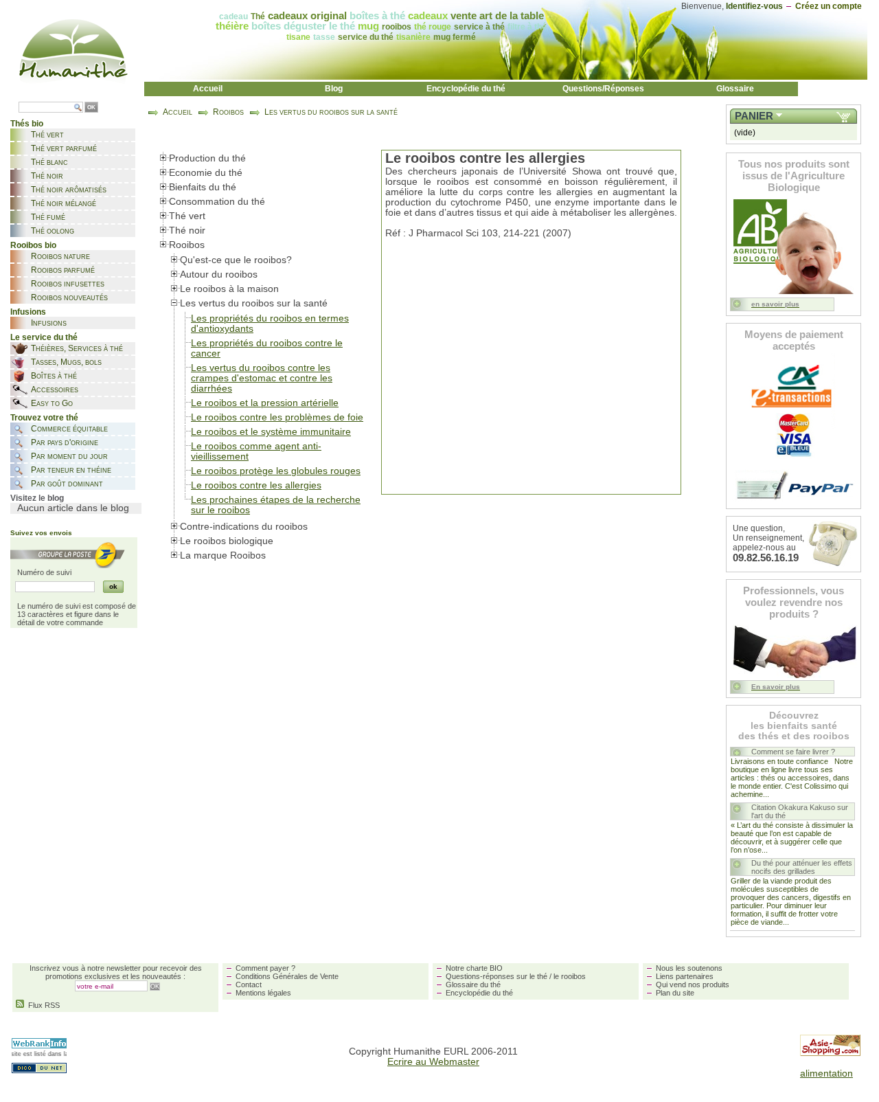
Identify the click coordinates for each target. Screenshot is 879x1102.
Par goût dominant (67, 483)
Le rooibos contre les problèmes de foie (277, 417)
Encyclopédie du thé (465, 88)
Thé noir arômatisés (68, 189)
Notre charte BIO (474, 968)
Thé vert (47, 134)
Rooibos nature (60, 256)
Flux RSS (42, 1005)
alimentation (826, 1073)
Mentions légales (263, 993)
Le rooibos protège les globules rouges (276, 471)
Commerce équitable (69, 429)
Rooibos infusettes (67, 284)
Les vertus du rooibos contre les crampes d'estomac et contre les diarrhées (261, 378)
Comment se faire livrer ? (793, 751)
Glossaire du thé (473, 984)
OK (91, 107)
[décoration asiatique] (830, 1053)
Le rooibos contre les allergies (256, 485)
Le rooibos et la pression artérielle (265, 403)
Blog (334, 88)
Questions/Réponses (603, 88)
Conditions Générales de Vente (287, 976)
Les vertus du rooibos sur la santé (331, 112)
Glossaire (735, 88)
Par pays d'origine (64, 442)
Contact (249, 984)
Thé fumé (48, 217)
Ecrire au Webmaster (433, 1062)
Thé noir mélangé (63, 203)
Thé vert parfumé (64, 148)
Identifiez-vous (754, 6)
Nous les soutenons (689, 968)
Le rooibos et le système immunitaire (271, 432)
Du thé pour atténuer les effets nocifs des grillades (801, 867)
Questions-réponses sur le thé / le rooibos (516, 976)
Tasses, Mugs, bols (66, 362)
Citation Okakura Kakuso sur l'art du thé (799, 811)
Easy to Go (52, 403)
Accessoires (54, 389)
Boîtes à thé (54, 376)
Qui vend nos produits (692, 984)
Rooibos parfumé (63, 270)
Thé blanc (49, 162)
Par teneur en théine (71, 470)
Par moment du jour (69, 456)
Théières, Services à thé (77, 348)
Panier (754, 116)
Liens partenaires (685, 976)
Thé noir (47, 176)
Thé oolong (52, 231)
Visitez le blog (37, 498)
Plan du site (675, 993)
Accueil (207, 88)
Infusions (49, 323)
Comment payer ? (265, 968)
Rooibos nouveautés (69, 297)
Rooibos (228, 112)
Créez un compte (828, 6)
